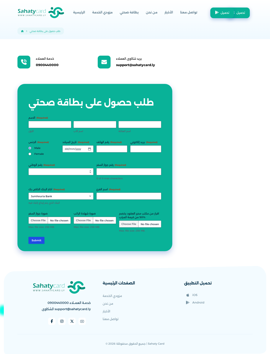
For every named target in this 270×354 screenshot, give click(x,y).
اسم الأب (78, 131)
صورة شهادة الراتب (85, 213)
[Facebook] (51, 321)
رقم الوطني (41, 165)
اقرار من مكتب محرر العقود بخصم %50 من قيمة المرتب (139, 215)
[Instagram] (62, 321)
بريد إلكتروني (144, 142)
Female (39, 154)
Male (37, 148)
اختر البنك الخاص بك (46, 189)
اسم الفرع (108, 189)
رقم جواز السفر (111, 165)
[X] (72, 321)
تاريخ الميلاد (75, 142)
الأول (31, 131)
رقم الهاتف (109, 142)
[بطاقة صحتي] (40, 13)
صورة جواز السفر (38, 213)
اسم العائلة (124, 131)
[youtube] (82, 321)
